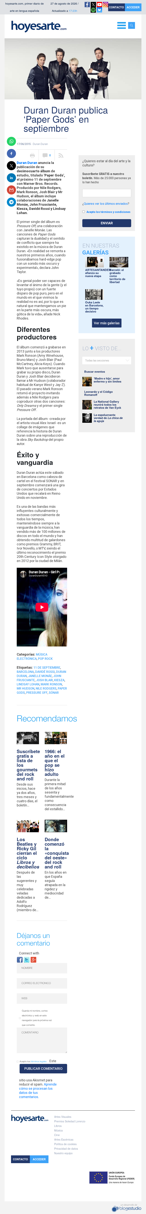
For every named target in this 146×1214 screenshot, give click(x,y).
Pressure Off (37, 692)
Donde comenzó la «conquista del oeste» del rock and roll (57, 853)
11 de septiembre (46, 667)
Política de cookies (65, 1144)
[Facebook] (20, 959)
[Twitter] (27, 959)
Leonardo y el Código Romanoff (98, 393)
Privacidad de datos (66, 1148)
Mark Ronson (51, 684)
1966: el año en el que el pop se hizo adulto (55, 762)
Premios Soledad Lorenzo (69, 1121)
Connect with (29, 953)
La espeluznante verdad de (108, 417)
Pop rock (45, 659)
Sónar (54, 692)
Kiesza (59, 680)
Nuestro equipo (63, 1153)
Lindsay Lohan (28, 684)
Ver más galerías (107, 323)
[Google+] (33, 959)
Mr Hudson (25, 688)
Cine (57, 1135)
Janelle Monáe (40, 676)
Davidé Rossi (45, 672)
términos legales (39, 1061)
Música (58, 1130)
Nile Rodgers (46, 688)
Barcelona (25, 672)
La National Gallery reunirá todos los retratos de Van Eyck (107, 404)
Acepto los (33, 1061)
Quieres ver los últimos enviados (106, 203)
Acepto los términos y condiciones (108, 211)
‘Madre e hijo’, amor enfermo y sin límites (107, 380)
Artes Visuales (62, 1117)
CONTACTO (116, 7)
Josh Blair (44, 680)
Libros (58, 1126)
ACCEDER (133, 7)
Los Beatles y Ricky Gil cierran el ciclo (28, 853)
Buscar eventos (94, 371)
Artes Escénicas (63, 1139)
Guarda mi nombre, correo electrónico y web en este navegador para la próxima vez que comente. (37, 1018)
